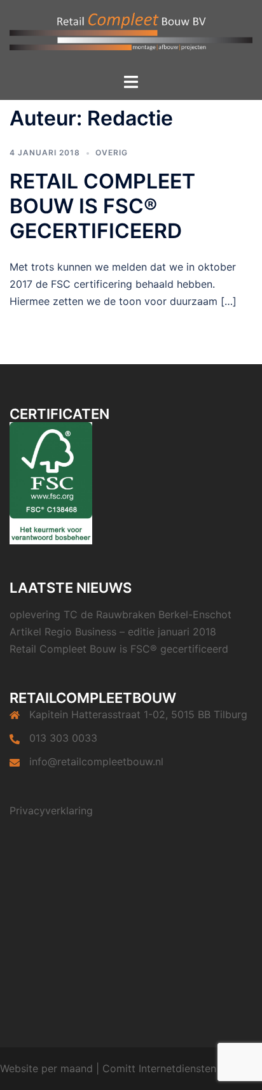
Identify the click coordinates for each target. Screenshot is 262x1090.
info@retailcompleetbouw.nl (96, 761)
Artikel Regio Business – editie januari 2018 (113, 631)
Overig (111, 152)
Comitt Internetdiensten (159, 1068)
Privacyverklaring (51, 810)
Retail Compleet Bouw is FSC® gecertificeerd (102, 206)
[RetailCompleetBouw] (131, 35)
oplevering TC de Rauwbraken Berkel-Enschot (120, 614)
